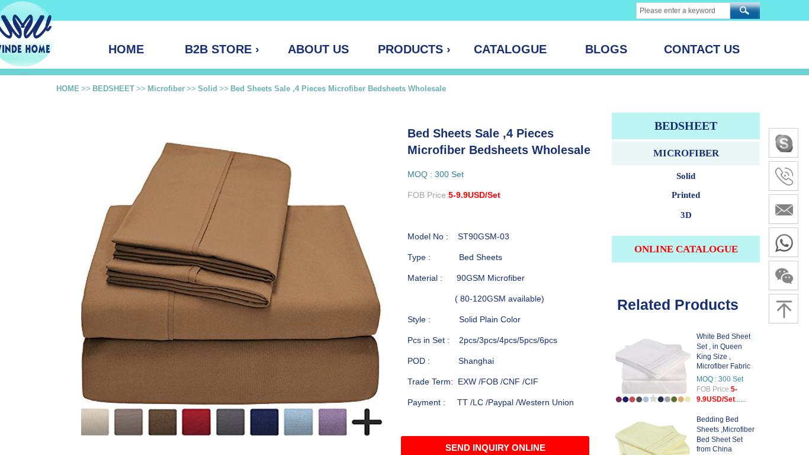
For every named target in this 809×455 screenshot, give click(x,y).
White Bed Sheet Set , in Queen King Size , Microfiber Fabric (723, 351)
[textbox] (683, 10)
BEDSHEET (113, 88)
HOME (67, 88)
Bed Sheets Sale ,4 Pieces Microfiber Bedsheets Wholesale (338, 88)
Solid (207, 88)
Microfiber (166, 88)
